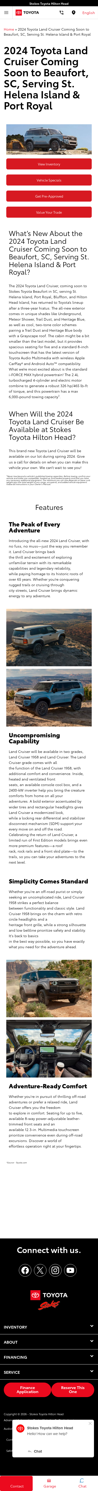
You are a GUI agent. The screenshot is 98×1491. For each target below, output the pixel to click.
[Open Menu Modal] (6, 12)
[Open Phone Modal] (62, 12)
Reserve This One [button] (73, 1389)
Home (9, 29)
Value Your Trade (49, 212)
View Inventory (49, 164)
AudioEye (10, 1428)
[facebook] (25, 1270)
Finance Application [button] (27, 1389)
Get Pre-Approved (49, 196)
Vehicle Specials (49, 180)
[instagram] (55, 1270)
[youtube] (70, 1270)
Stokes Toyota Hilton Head (46, 1414)
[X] (40, 1270)
